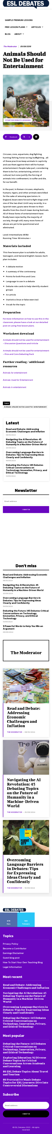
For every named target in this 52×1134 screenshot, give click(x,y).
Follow (26, 913)
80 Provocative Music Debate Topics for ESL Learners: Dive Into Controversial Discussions (25, 1082)
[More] (36, 137)
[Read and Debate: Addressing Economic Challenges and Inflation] (26, 685)
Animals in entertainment (14, 387)
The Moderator (10, 46)
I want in (26, 509)
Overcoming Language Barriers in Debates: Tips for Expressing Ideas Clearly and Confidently (25, 454)
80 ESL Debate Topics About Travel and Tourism (25, 1073)
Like (9, 913)
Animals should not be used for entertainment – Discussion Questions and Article (26, 341)
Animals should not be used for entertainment (25, 407)
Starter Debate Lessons (18, 120)
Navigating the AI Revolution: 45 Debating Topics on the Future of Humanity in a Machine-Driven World (26, 442)
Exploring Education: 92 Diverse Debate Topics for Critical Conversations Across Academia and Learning (24, 1062)
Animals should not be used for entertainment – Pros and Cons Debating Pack (26, 352)
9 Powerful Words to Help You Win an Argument (23, 627)
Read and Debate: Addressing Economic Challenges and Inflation (25, 430)
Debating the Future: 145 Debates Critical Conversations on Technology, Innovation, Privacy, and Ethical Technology (26, 468)
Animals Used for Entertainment (18, 379)
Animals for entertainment (15, 372)
